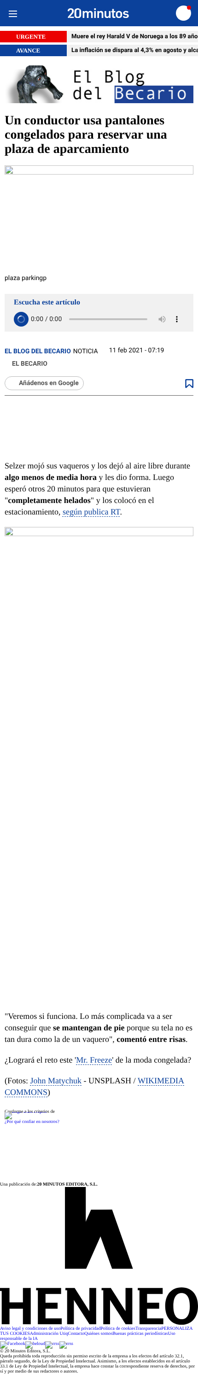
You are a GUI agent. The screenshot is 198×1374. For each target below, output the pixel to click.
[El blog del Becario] (99, 85)
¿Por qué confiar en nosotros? (32, 1121)
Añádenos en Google (49, 383)
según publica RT (91, 511)
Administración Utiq (49, 1333)
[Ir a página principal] (98, 13)
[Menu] (12, 13)
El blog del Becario (38, 351)
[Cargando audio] (21, 319)
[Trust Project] (26, 1111)
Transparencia (148, 1328)
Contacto (76, 1333)
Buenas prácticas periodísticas (140, 1333)
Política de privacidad (80, 1328)
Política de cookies (117, 1328)
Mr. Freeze (94, 1059)
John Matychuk (56, 1080)
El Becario (29, 364)
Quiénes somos (98, 1333)
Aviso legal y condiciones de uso (30, 1328)
